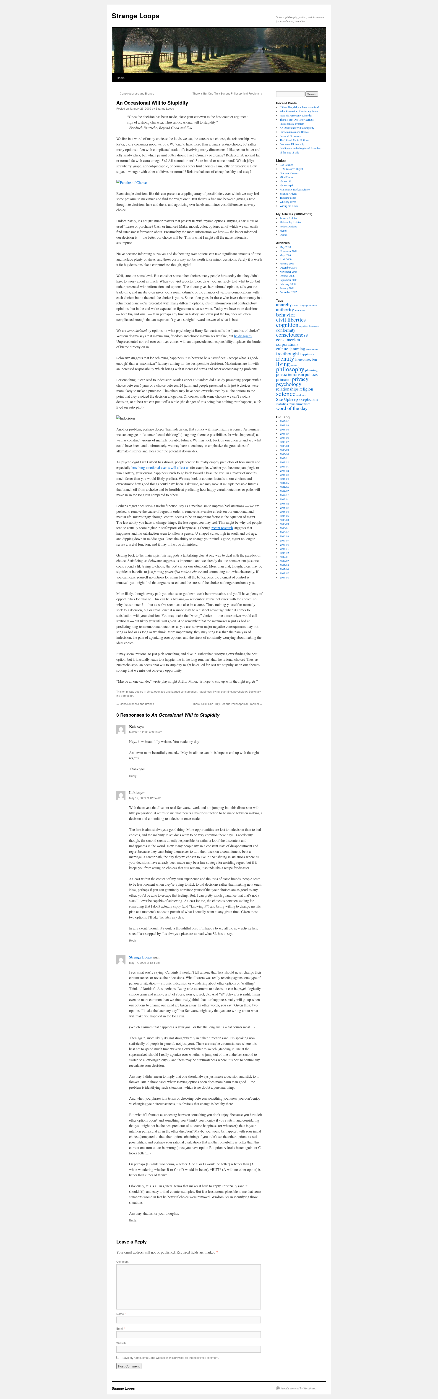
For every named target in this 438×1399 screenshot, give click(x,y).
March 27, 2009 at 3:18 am (145, 732)
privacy (300, 379)
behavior (285, 314)
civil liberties (291, 319)
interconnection (306, 359)
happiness (205, 691)
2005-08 (284, 520)
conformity (285, 330)
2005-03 (284, 507)
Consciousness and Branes (135, 93)
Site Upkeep (287, 399)
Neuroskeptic (287, 185)
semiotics (300, 395)
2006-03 (284, 536)
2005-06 (284, 515)
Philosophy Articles (290, 222)
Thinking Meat (288, 197)
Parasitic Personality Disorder (296, 115)
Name (121, 1314)
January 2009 (287, 263)
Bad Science (286, 164)
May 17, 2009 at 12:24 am (145, 798)
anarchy (284, 304)
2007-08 (284, 577)
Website (121, 1343)
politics (311, 374)
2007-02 (284, 561)
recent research (222, 527)
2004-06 (284, 487)
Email (120, 1328)
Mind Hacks (286, 177)
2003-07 (284, 441)
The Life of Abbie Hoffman (294, 140)
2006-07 (284, 540)
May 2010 (285, 247)
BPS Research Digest (291, 169)
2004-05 (284, 483)
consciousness (292, 334)
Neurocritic (286, 181)
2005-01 (284, 499)
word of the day (292, 408)
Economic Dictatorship (292, 144)
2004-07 (284, 491)
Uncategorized (156, 691)
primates (283, 379)
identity (285, 358)
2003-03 (284, 425)
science (286, 393)
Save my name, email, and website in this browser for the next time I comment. (171, 1357)
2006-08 (284, 544)
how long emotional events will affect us (160, 467)
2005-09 (284, 524)
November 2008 (288, 271)
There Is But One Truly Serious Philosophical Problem (227, 93)
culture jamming (290, 348)
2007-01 (284, 557)
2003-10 (284, 454)
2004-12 (284, 495)
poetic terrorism (290, 374)
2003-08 (284, 446)
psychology (240, 691)
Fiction (283, 230)
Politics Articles (288, 226)
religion (306, 389)
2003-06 (284, 437)
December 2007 (288, 292)
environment (312, 349)
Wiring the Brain (289, 206)
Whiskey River (288, 201)
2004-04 (284, 478)
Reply (132, 776)
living (216, 691)
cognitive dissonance (309, 325)
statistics (282, 403)
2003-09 (284, 450)
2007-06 (284, 569)
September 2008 (288, 280)
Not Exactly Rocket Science (295, 189)
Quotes (283, 234)
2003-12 (284, 462)
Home (121, 78)
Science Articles (288, 193)
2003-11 (284, 458)
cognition (287, 324)
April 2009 (286, 259)
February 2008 (288, 284)
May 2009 (285, 255)
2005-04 (284, 511)
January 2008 (287, 288)
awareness (300, 310)
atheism (313, 305)
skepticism (308, 399)
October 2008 (287, 275)
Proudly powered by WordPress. (298, 1388)
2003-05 (284, 433)
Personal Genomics (290, 136)
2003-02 (284, 421)
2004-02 (284, 470)
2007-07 (284, 573)
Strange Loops (135, 15)
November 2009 (288, 251)
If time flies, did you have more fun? (299, 107)
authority (285, 309)
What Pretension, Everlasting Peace (299, 111)
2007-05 (284, 565)
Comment (122, 1261)
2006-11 (284, 548)
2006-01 (284, 528)
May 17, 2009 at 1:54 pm (144, 962)
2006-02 (284, 532)
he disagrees (243, 335)
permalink (127, 695)
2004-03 (284, 474)
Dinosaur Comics (289, 173)
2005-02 (284, 503)
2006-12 (284, 552)
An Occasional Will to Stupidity (297, 127)
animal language (300, 305)
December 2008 (288, 267)
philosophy (290, 369)
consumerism (189, 691)
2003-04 (284, 429)
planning (226, 691)
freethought (287, 353)
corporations (287, 344)
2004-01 (284, 466)
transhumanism (299, 403)
